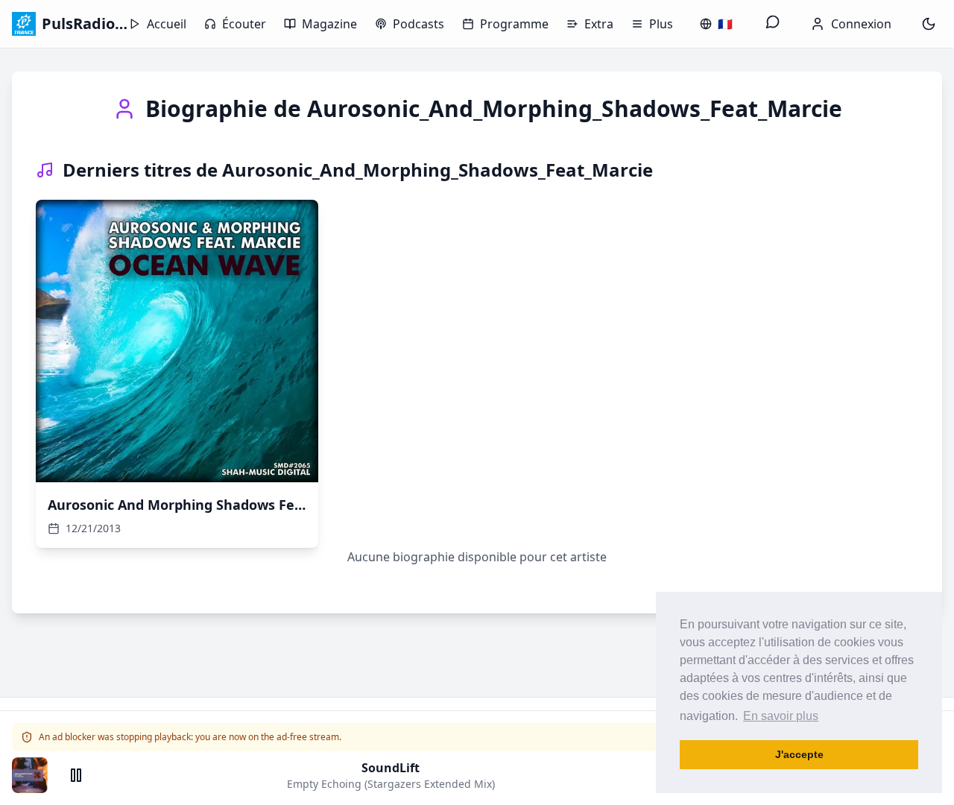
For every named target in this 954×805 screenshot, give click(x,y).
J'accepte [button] (799, 754)
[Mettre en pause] (76, 775)
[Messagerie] (772, 24)
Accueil (166, 24)
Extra (598, 24)
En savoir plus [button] (780, 716)
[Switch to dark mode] (928, 23)
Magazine (329, 24)
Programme (514, 24)
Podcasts (418, 24)
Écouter (244, 24)
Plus (661, 24)
